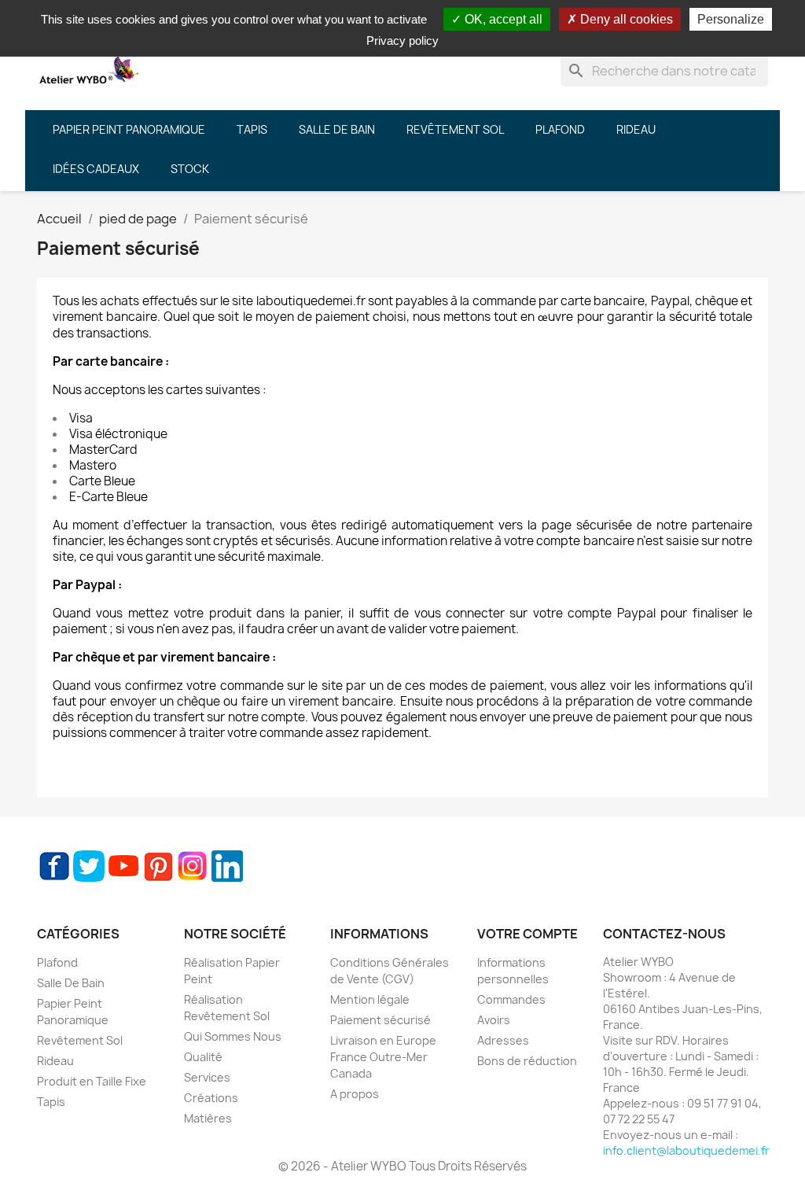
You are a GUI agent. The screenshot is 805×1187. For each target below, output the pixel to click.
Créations (211, 1097)
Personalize (730, 19)
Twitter (89, 866)
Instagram (192, 866)
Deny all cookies (625, 19)
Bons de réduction (527, 1060)
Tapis (51, 1101)
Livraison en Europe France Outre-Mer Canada (383, 1057)
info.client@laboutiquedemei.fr (686, 1150)
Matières (208, 1118)
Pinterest (158, 866)
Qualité (203, 1056)
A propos (354, 1093)
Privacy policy (402, 40)
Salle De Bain (71, 982)
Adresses (503, 1040)
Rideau (55, 1060)
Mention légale (370, 999)
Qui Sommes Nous (232, 1036)
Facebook (54, 866)
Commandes (511, 999)
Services (207, 1077)
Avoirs (493, 1019)
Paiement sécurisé (380, 1019)
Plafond (57, 962)
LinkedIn (227, 866)
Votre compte (527, 933)
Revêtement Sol (80, 1040)
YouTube (123, 866)
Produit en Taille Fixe (91, 1081)
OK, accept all (501, 19)
